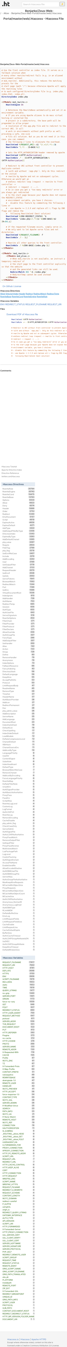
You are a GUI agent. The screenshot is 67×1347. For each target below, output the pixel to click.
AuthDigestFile (18, 831)
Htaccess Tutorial (9, 466)
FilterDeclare (18, 629)
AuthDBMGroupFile (18, 874)
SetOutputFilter (18, 564)
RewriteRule (42, 296)
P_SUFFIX (18, 1204)
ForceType (18, 637)
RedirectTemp (53, 294)
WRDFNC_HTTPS (18, 1184)
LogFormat (18, 809)
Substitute (18, 761)
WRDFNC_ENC (18, 1178)
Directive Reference (10, 473)
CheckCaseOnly (18, 826)
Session (18, 606)
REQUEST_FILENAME (36, 304)
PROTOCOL (18, 1305)
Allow (6, 13)
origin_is (18, 1209)
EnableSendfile (18, 865)
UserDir (18, 755)
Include (18, 556)
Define (18, 654)
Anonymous (18, 660)
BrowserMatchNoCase (18, 770)
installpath (18, 1282)
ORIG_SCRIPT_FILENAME (18, 1271)
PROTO (18, 1043)
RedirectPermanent (18, 705)
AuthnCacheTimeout (18, 935)
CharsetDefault (18, 741)
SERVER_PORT (18, 996)
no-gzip (18, 993)
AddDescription (18, 713)
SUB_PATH (18, 1308)
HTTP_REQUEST (18, 1176)
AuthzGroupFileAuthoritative (18, 879)
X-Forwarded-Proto (18, 1066)
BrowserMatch (18, 581)
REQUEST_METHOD (18, 1015)
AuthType (18, 609)
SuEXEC (18, 941)
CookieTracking (18, 857)
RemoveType (18, 691)
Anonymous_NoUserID (18, 902)
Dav (18, 708)
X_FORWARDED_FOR (18, 1145)
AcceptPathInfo (18, 680)
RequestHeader (18, 570)
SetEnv (18, 590)
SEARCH (18, 1108)
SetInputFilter (18, 843)
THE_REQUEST (18, 1024)
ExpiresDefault (18, 525)
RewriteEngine (30, 296)
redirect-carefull (18, 1201)
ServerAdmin (18, 829)
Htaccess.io (13, 1339)
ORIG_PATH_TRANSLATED (18, 1274)
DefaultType (18, 767)
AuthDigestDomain (18, 859)
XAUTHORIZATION (18, 1128)
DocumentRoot (18, 722)
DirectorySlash (18, 671)
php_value (18, 542)
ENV (2, 304)
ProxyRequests (18, 888)
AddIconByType (18, 750)
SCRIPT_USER (18, 1302)
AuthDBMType (18, 907)
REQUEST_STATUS (18, 1263)
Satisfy (18, 576)
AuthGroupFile (18, 635)
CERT (18, 1170)
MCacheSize (18, 896)
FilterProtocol (18, 626)
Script (18, 519)
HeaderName (18, 696)
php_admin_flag (18, 823)
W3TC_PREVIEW (18, 1088)
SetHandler (18, 643)
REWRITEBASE (18, 1077)
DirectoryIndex (12, 294)
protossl (18, 1018)
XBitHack (18, 744)
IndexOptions (18, 663)
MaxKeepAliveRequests (18, 882)
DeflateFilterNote (18, 784)
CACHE (18, 1055)
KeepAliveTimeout (18, 947)
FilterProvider (18, 623)
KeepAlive (18, 677)
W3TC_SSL (18, 1100)
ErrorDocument (18, 517)
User (18, 562)
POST (18, 1007)
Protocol (18, 682)
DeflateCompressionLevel (18, 739)
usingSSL (18, 1207)
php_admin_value (18, 710)
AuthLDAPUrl (18, 812)
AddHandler (18, 598)
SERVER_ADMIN (18, 1102)
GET (18, 1004)
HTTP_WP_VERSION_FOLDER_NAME (18, 1316)
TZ (18, 1063)
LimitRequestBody (18, 685)
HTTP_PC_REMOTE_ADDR (18, 1153)
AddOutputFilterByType (18, 531)
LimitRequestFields (18, 919)
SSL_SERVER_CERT (18, 1235)
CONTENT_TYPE (18, 1097)
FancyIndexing (18, 668)
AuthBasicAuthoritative (18, 792)
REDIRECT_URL (18, 1162)
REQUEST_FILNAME (18, 1187)
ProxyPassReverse (18, 845)
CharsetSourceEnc (18, 747)
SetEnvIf (18, 573)
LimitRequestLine (18, 927)
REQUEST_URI (54, 304)
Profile (18, 1058)
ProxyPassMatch (18, 837)
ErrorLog (18, 916)
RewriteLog (18, 815)
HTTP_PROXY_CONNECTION (18, 1232)
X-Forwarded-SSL (18, 1291)
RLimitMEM (18, 910)
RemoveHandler (18, 657)
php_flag (18, 550)
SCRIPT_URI (18, 1223)
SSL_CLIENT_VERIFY (18, 1237)
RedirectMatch (40, 294)
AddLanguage (18, 719)
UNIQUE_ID (18, 1296)
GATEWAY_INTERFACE (18, 1215)
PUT (18, 1029)
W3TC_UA (18, 1114)
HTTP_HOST (18, 968)
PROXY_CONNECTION (18, 1147)
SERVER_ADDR (18, 1021)
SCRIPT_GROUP (18, 1257)
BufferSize (18, 933)
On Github (7, 286)
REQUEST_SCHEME (18, 1192)
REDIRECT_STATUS (15, 304)
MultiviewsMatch (18, 848)
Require (18, 545)
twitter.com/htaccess (11, 476)
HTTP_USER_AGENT (18, 1013)
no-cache (18, 1038)
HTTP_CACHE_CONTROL (18, 1164)
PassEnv (18, 798)
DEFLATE (18, 970)
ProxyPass (18, 795)
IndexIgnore (18, 595)
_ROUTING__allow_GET (18, 1136)
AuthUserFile (18, 612)
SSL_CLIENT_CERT (18, 1240)
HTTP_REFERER (18, 1032)
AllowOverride (18, 632)
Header (22, 294)
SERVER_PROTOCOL (18, 1249)
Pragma (18, 1035)
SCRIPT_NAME (18, 1181)
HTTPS (18, 973)
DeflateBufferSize (18, 913)
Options (18, 500)
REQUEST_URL (18, 1159)
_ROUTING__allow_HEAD (18, 1133)
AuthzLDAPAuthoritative (18, 834)
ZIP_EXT (18, 1288)
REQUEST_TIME (18, 1260)
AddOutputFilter (18, 640)
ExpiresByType (18, 536)
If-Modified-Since (18, 1105)
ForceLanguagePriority (18, 778)
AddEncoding (18, 559)
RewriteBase (5, 296)
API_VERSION (18, 1221)
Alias (18, 646)
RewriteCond (17, 296)
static (18, 984)
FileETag (18, 547)
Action (18, 649)
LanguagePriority (18, 753)
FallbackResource (18, 666)
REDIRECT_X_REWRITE (18, 1190)
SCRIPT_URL (18, 1156)
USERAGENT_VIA (18, 1142)
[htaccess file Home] (6, 3)
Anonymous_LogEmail (18, 904)
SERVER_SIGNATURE (18, 1246)
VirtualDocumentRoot (18, 592)
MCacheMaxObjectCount (18, 893)
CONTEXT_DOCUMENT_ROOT (18, 1311)
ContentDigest (18, 758)
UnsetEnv (18, 786)
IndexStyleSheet (18, 725)
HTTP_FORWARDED (18, 1226)
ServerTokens (18, 578)
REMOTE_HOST (18, 1119)
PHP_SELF (18, 1251)
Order (18, 511)
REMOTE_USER (18, 1083)
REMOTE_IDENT (18, 1266)
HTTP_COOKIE (18, 1041)
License (17, 286)
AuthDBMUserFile (18, 871)
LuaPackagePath (18, 851)
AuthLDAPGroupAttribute (18, 944)
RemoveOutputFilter (18, 840)
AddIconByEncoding (18, 775)
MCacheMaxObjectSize (18, 890)
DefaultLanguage (18, 674)
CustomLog (18, 806)
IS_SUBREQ (18, 1131)
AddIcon (18, 702)
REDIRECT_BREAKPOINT (18, 1294)
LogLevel (18, 854)
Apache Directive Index (12, 470)
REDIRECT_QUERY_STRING (18, 1212)
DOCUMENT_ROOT (18, 1027)
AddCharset (18, 567)
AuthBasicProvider (18, 699)
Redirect (29, 294)
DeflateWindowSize (18, 949)
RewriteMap (18, 781)
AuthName (18, 601)
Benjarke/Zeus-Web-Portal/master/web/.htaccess (36, 13)
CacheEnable (18, 924)
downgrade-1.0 (18, 1080)
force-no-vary (18, 1001)
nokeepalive (18, 1074)
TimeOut (18, 694)
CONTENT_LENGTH (18, 1195)
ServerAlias (18, 876)
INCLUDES (18, 982)
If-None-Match (18, 1117)
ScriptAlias (18, 800)
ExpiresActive (18, 522)
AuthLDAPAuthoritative (18, 899)
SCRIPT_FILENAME (18, 979)
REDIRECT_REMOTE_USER (18, 1254)
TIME (18, 987)
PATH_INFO (18, 1111)
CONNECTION (18, 1125)
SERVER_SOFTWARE (18, 1243)
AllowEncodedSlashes (18, 868)
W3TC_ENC (18, 1060)
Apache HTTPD (38, 1339)
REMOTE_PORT (18, 1285)
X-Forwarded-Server (18, 1229)
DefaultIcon (18, 727)
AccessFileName (18, 862)
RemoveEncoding (18, 817)
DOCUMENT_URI (17, 1319)
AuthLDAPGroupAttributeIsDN (18, 938)
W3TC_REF (18, 1122)
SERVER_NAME (18, 1046)
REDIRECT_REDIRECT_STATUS (18, 1313)
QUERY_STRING (18, 990)
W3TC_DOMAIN (18, 1198)
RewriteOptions (18, 618)
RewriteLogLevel (18, 803)
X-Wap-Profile (18, 1069)
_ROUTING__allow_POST (18, 1139)
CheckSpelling (18, 730)
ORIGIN (18, 998)
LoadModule (18, 736)
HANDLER (18, 1086)
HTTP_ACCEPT (18, 1091)
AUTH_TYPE (18, 1218)
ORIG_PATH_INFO (18, 1299)
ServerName (18, 716)
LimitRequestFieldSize (18, 921)
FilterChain (18, 621)
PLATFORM (18, 1280)
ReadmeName (18, 688)
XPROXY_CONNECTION (18, 1150)
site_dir (18, 1277)
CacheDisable (18, 820)
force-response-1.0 (18, 1094)
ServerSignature (18, 615)
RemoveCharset (18, 772)
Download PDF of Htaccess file (22, 314)
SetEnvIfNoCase (18, 553)
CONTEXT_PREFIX (18, 1072)
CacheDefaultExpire (18, 930)
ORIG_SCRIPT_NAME (18, 1268)
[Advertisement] (33, 37)
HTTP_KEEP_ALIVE (18, 1167)
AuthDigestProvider (18, 789)
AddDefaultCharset (18, 539)
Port (18, 587)
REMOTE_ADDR (18, 1049)
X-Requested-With (18, 1052)
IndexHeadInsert (18, 764)
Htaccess (25, 1339)
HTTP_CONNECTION (18, 1173)
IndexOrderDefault (18, 733)
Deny (18, 505)
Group (18, 651)
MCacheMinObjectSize (18, 885)
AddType (18, 528)
